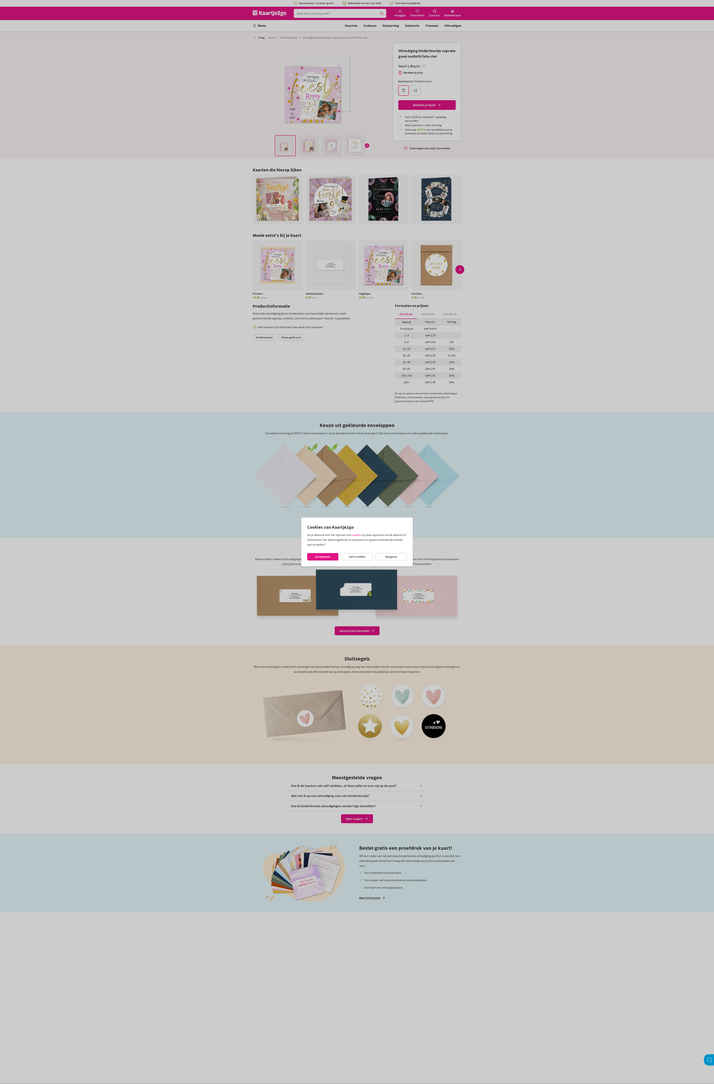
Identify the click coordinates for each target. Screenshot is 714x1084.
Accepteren (322, 556)
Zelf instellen (357, 556)
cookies (356, 535)
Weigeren (391, 556)
